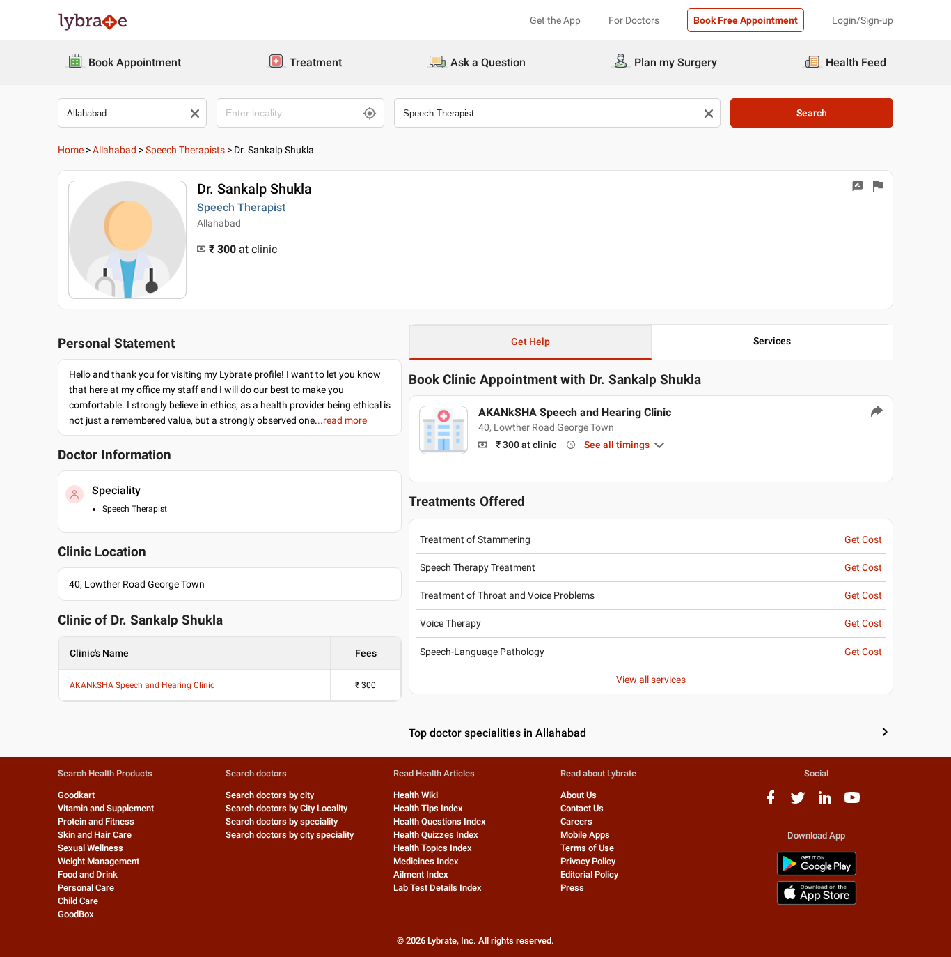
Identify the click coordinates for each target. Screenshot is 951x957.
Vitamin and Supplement (106, 808)
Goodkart (76, 795)
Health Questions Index (439, 821)
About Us (578, 795)
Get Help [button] (530, 341)
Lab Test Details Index (437, 887)
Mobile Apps (585, 834)
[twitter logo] (797, 802)
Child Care (78, 901)
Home (71, 149)
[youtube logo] (852, 802)
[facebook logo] (770, 802)
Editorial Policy (589, 874)
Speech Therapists (185, 149)
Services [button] (772, 340)
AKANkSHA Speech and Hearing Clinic (142, 685)
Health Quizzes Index (435, 834)
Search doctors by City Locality (286, 808)
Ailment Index (420, 874)
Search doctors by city (270, 795)
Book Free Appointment (745, 20)
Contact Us (582, 808)
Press (572, 887)
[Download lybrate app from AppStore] (816, 902)
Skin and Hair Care (95, 834)
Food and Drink (88, 874)
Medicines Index (426, 861)
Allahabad (114, 149)
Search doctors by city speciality (290, 834)
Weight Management (98, 861)
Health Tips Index (428, 808)
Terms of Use (587, 848)
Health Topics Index (432, 848)
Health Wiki (415, 795)
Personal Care (86, 887)
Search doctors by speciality (282, 821)
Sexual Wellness (90, 848)
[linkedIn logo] (825, 802)
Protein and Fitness (96, 821)
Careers (576, 821)
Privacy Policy (587, 861)
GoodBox (76, 914)
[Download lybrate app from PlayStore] (816, 873)
